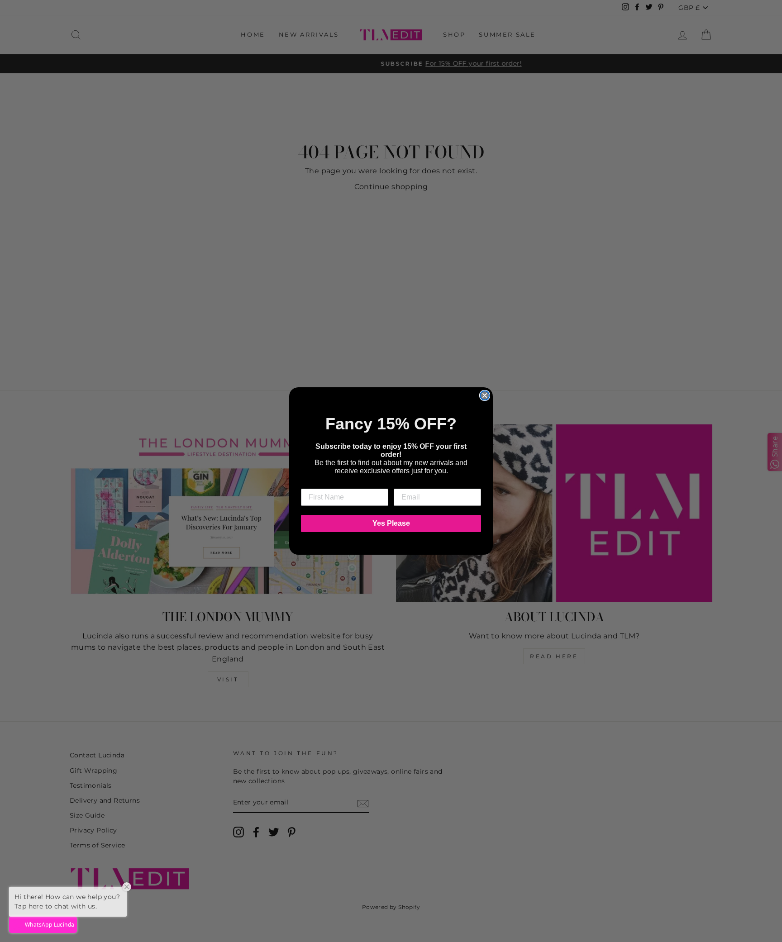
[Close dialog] (484, 395)
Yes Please (391, 523)
